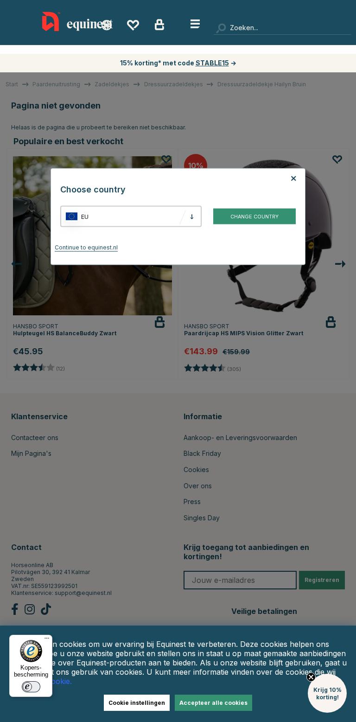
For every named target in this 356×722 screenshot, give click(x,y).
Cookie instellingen (136, 702)
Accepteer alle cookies (213, 702)
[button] (327, 693)
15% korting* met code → (178, 63)
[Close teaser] (311, 677)
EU (85, 216)
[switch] (31, 686)
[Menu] (46, 640)
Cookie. (59, 681)
